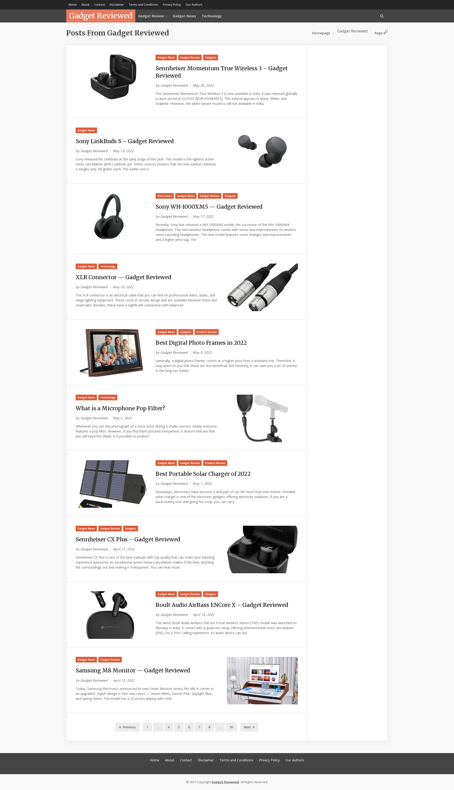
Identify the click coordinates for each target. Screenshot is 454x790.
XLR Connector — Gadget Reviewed (123, 277)
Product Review (206, 332)
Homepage (321, 33)
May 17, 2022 (203, 216)
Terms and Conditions (143, 5)
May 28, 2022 (203, 85)
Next (247, 727)
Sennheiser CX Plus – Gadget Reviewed (128, 539)
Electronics (164, 196)
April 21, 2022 (124, 549)
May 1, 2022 (202, 483)
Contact (99, 5)
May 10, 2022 (123, 287)
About (85, 5)
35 (231, 727)
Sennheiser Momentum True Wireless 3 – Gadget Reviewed (222, 72)
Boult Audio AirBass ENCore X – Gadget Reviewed (222, 604)
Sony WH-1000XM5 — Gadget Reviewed (209, 206)
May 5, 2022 (122, 418)
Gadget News (184, 16)
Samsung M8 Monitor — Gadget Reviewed (133, 670)
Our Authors (194, 5)
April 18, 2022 (203, 614)
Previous (129, 727)
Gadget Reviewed (100, 16)
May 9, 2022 (202, 352)
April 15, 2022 (124, 680)
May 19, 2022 (123, 151)
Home (73, 5)
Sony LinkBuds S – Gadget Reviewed (125, 141)
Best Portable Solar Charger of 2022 (203, 473)
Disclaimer (117, 5)
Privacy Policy (172, 5)
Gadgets (210, 57)
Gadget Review (190, 57)
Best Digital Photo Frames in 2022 (201, 342)
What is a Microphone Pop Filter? (120, 408)
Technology (212, 16)
